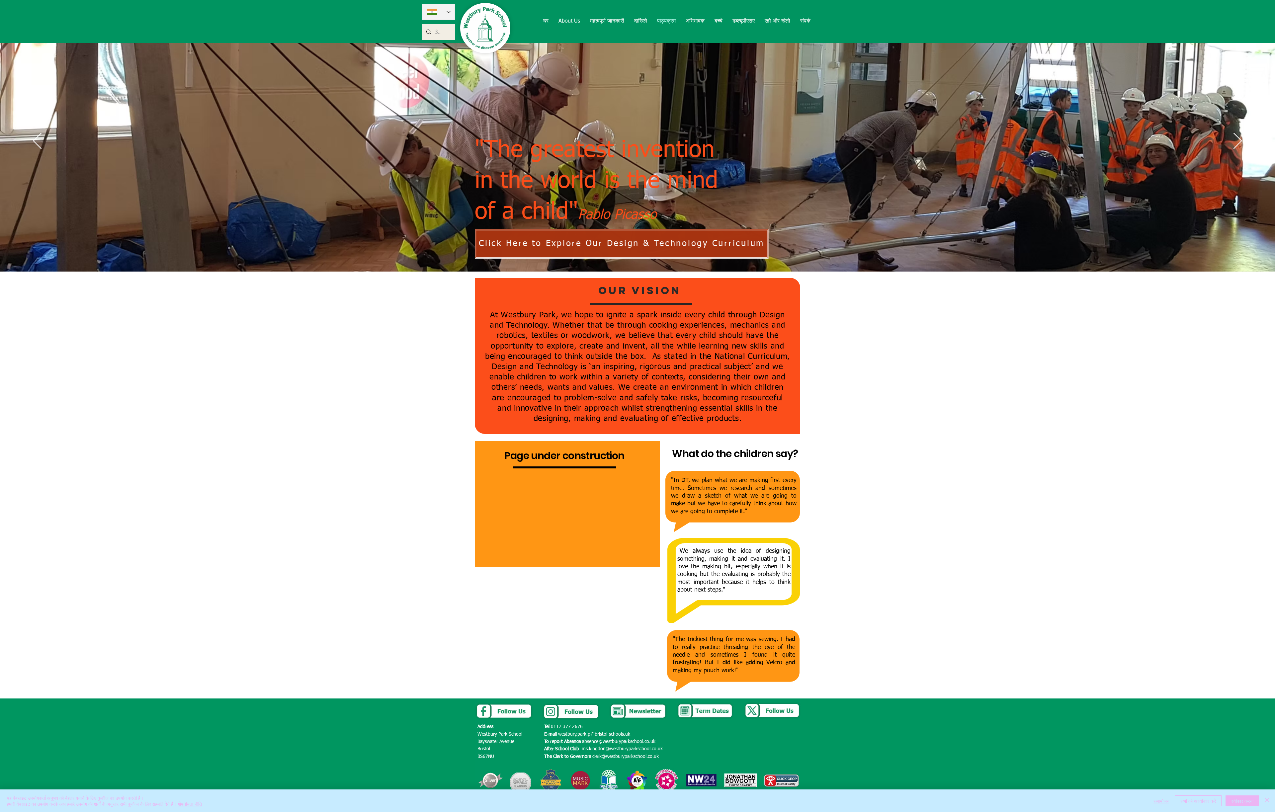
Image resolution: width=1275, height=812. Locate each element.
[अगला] (1237, 141)
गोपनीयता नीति (190, 803)
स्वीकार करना (1242, 800)
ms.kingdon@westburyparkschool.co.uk (622, 749)
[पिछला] (37, 141)
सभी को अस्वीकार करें (1198, 800)
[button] (569, 21)
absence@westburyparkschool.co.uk (618, 741)
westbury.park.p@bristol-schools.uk (594, 734)
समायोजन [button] (1161, 800)
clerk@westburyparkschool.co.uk (625, 756)
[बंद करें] (1267, 801)
